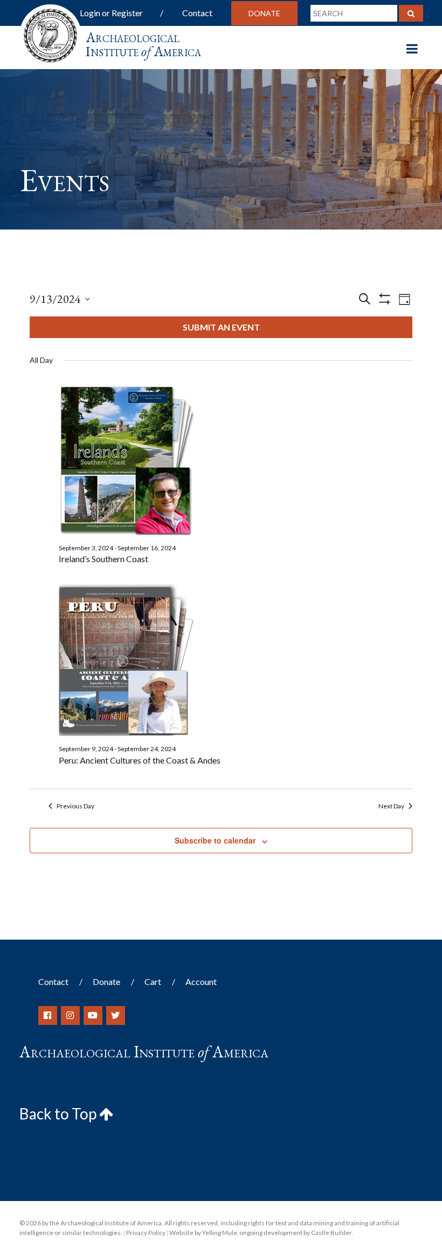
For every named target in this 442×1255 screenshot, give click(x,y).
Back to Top (59, 1113)
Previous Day (75, 806)
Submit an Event (221, 327)
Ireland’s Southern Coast (103, 559)
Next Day (391, 806)
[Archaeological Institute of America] (50, 32)
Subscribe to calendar (215, 840)
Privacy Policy (145, 1233)
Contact (197, 13)
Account (201, 981)
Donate (264, 13)
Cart (152, 981)
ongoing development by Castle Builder (295, 1233)
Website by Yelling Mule (203, 1233)
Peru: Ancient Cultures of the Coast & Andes (139, 760)
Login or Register (111, 13)
